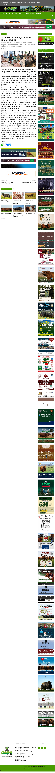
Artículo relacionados (6, 189)
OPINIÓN (25, 17)
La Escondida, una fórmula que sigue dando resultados (30, 202)
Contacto (38, 2)
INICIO (3, 13)
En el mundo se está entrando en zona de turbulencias (17, 202)
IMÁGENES (13, 17)
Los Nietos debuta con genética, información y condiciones (18, 215)
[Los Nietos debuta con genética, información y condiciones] (18, 208)
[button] (52, 15)
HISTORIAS (19, 17)
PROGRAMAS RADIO (6, 17)
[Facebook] (2, 5)
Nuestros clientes (21, 2)
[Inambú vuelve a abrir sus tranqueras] (6, 208)
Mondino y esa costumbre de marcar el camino (29, 183)
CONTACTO (30, 17)
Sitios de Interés (31, 2)
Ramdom (15, 189)
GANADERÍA (15, 13)
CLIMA (27, 13)
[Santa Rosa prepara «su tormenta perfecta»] (30, 208)
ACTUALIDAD (8, 13)
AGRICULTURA (22, 13)
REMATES (32, 13)
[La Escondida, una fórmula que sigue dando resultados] (30, 195)
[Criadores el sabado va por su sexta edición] (6, 195)
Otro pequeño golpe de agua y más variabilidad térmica (8, 183)
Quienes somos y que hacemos (8, 2)
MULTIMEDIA (38, 13)
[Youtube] (6, 5)
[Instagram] (4, 5)
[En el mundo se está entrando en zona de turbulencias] (18, 195)
